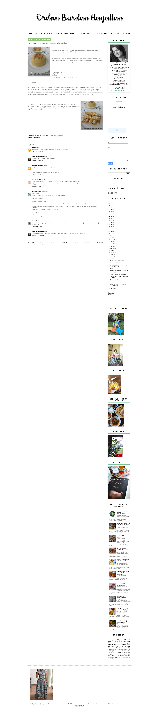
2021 (110, 209)
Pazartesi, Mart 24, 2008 (38, 235)
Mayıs (112, 254)
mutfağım (35, 137)
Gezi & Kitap (85, 33)
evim (121, 657)
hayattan (123, 639)
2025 (110, 203)
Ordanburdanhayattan (37, 165)
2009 (110, 235)
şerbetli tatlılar (110, 658)
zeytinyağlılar (110, 654)
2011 (110, 231)
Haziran (113, 252)
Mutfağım (126, 33)
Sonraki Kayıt (31, 242)
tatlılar (38, 137)
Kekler (109, 646)
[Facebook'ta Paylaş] (60, 135)
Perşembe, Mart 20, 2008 (38, 186)
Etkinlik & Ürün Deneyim (66, 33)
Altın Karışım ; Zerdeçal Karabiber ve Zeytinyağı (122, 609)
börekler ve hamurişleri (122, 641)
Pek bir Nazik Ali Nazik (116, 263)
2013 (110, 227)
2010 (110, 233)
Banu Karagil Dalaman (38, 156)
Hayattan (115, 33)
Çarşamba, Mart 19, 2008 (38, 151)
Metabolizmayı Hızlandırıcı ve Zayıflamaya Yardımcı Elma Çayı (123, 525)
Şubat (112, 288)
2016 (110, 220)
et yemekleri (121, 655)
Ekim (112, 244)
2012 (110, 229)
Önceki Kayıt (100, 242)
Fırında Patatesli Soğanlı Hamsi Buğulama (122, 621)
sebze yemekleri (123, 649)
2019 (110, 214)
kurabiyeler (118, 646)
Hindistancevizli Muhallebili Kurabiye (121, 597)
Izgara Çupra (113, 268)
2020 (110, 212)
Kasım (112, 241)
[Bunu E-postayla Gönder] (55, 135)
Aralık (112, 239)
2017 (110, 218)
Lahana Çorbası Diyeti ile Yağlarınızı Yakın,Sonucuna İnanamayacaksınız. (122, 513)
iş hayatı (126, 657)
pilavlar (119, 652)
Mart (112, 259)
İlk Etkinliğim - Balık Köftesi (117, 260)
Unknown (34, 147)
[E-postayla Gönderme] (51, 135)
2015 (110, 222)
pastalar (110, 651)
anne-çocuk (118, 651)
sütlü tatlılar (127, 651)
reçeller (125, 652)
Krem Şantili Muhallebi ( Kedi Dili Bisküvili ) (122, 584)
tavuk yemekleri (111, 655)
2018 (110, 216)
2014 (110, 224)
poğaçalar (116, 657)
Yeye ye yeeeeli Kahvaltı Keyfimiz (118, 274)
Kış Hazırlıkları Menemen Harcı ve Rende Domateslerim (122, 573)
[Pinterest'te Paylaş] (62, 135)
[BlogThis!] (56, 135)
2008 (110, 237)
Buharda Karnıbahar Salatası (117, 282)
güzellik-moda (112, 644)
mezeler (112, 652)
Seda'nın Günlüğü (36, 179)
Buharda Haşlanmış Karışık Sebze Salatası (122, 549)
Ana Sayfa (33, 33)
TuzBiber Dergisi (112, 649)
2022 (110, 207)
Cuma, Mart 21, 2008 (37, 226)
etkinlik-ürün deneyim (119, 643)
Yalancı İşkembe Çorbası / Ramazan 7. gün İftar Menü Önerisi (122, 561)
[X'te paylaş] (58, 135)
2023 (110, 205)
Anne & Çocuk (47, 33)
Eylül (112, 246)
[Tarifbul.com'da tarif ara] (117, 132)
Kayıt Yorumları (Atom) (37, 245)
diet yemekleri (119, 654)
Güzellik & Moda (100, 33)
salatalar (123, 644)
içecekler (126, 654)
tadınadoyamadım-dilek (38, 191)
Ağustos (113, 248)
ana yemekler (114, 647)
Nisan (112, 256)
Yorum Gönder (33, 239)
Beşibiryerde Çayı (114, 279)
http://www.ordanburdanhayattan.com (91, 703)
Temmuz (113, 250)
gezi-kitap (127, 646)
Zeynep (34, 221)
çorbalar (124, 647)
